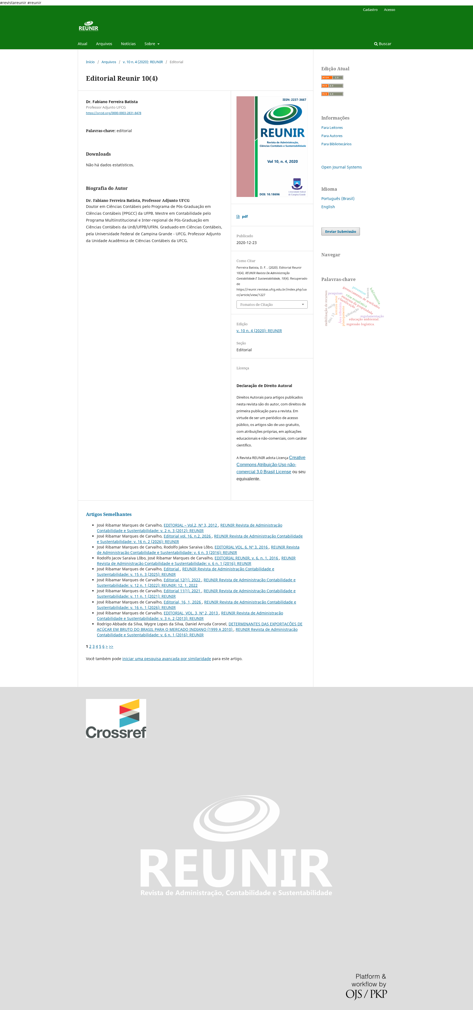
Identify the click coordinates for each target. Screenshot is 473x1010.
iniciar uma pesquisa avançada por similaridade (166, 658)
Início (90, 61)
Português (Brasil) (337, 198)
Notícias (128, 43)
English (328, 206)
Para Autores (331, 135)
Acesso (389, 9)
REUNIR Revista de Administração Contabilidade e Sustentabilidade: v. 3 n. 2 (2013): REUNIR (190, 615)
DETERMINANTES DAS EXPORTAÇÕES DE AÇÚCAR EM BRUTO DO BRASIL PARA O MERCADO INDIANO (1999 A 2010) (199, 626)
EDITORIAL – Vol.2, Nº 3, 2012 (191, 525)
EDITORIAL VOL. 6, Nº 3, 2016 (242, 547)
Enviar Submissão (340, 231)
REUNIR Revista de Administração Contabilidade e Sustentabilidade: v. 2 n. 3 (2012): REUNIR (189, 528)
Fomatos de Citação (256, 304)
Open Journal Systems (341, 167)
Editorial (172, 568)
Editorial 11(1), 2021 (182, 590)
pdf (245, 216)
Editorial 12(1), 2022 (182, 579)
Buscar (384, 43)
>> (111, 646)
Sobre (150, 43)
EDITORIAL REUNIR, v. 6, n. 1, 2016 (247, 558)
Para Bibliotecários (336, 143)
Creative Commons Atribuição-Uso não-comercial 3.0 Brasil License (270, 464)
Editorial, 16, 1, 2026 (183, 602)
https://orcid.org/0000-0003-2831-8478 (113, 113)
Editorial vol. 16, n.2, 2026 (188, 536)
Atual (82, 43)
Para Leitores (332, 127)
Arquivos (104, 43)
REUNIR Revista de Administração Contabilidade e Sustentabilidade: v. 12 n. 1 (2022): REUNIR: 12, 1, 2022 (196, 582)
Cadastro (370, 9)
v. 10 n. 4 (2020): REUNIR (143, 61)
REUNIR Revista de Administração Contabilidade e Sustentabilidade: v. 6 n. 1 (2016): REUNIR (196, 560)
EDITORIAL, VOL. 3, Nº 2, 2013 (191, 613)
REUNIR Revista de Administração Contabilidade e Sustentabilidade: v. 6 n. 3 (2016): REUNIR (198, 549)
